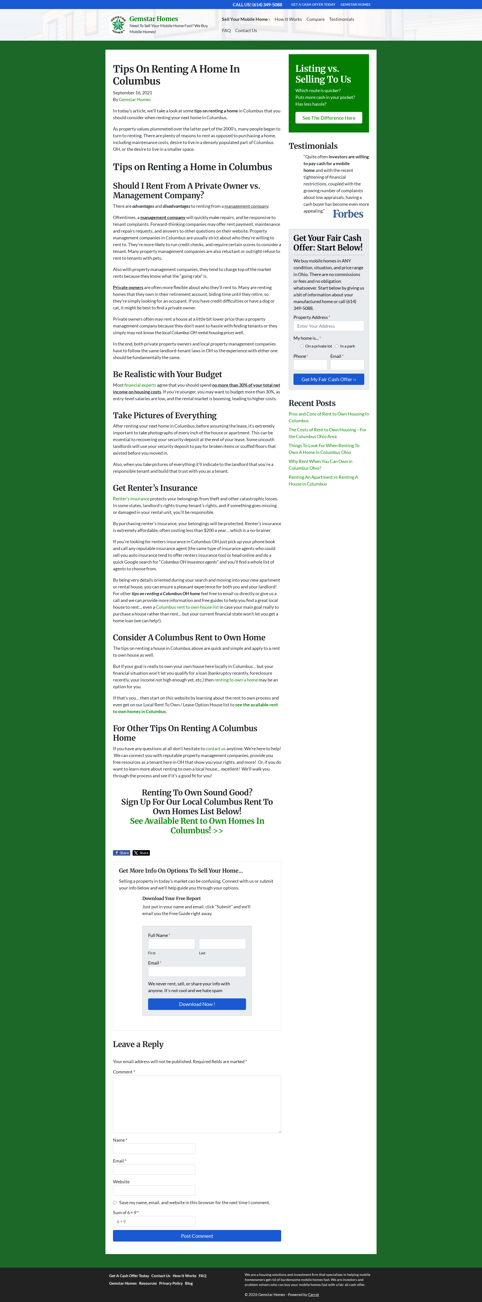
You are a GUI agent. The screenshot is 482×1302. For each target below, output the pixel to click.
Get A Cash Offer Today (129, 1275)
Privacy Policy (171, 1283)
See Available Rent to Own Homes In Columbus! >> (197, 826)
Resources (148, 1283)
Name (120, 1140)
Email (154, 963)
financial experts (140, 385)
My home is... (307, 338)
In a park (347, 346)
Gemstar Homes (135, 99)
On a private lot (318, 346)
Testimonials (341, 19)
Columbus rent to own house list (188, 607)
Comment (124, 1071)
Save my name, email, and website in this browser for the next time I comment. (194, 1202)
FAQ (226, 30)
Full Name (159, 935)
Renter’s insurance (131, 498)
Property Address (311, 317)
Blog (189, 1283)
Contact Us (246, 30)
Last (202, 953)
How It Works (288, 19)
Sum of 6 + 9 (126, 1212)
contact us (216, 748)
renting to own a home (236, 679)
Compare (316, 19)
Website (121, 1181)
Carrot (313, 1294)
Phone (300, 356)
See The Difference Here (329, 118)
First (151, 953)
